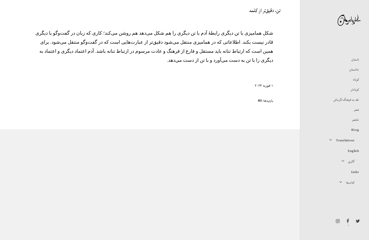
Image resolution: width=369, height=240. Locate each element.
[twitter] (356, 221)
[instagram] (336, 221)
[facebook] (346, 221)
